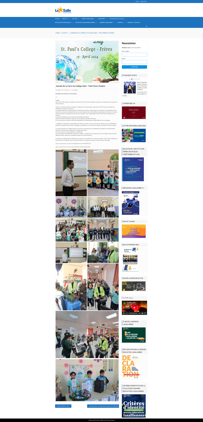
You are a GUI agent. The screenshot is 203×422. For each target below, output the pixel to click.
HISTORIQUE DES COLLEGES (117, 18)
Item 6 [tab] (135, 79)
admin (59, 90)
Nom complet (125, 51)
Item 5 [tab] (134, 79)
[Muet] (142, 315)
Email (124, 58)
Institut (65, 18)
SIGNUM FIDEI (101, 18)
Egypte (64, 33)
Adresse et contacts (134, 22)
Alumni (137, 1)
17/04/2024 (66, 90)
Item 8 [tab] (138, 79)
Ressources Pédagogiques (63, 22)
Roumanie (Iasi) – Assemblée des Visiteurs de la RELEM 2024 (104, 406)
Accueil (57, 18)
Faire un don (144, 1)
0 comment (75, 90)
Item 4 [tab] (133, 79)
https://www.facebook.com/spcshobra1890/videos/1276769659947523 (73, 143)
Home (57, 33)
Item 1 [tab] (129, 79)
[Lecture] (124, 315)
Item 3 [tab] (131, 79)
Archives (120, 22)
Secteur (74, 18)
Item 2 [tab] (130, 79)
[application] (134, 310)
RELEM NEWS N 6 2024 (63, 406)
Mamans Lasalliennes (106, 22)
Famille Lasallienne (87, 18)
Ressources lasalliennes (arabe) (85, 22)
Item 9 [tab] (139, 79)
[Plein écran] (145, 315)
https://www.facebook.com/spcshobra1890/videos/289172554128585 (73, 147)
